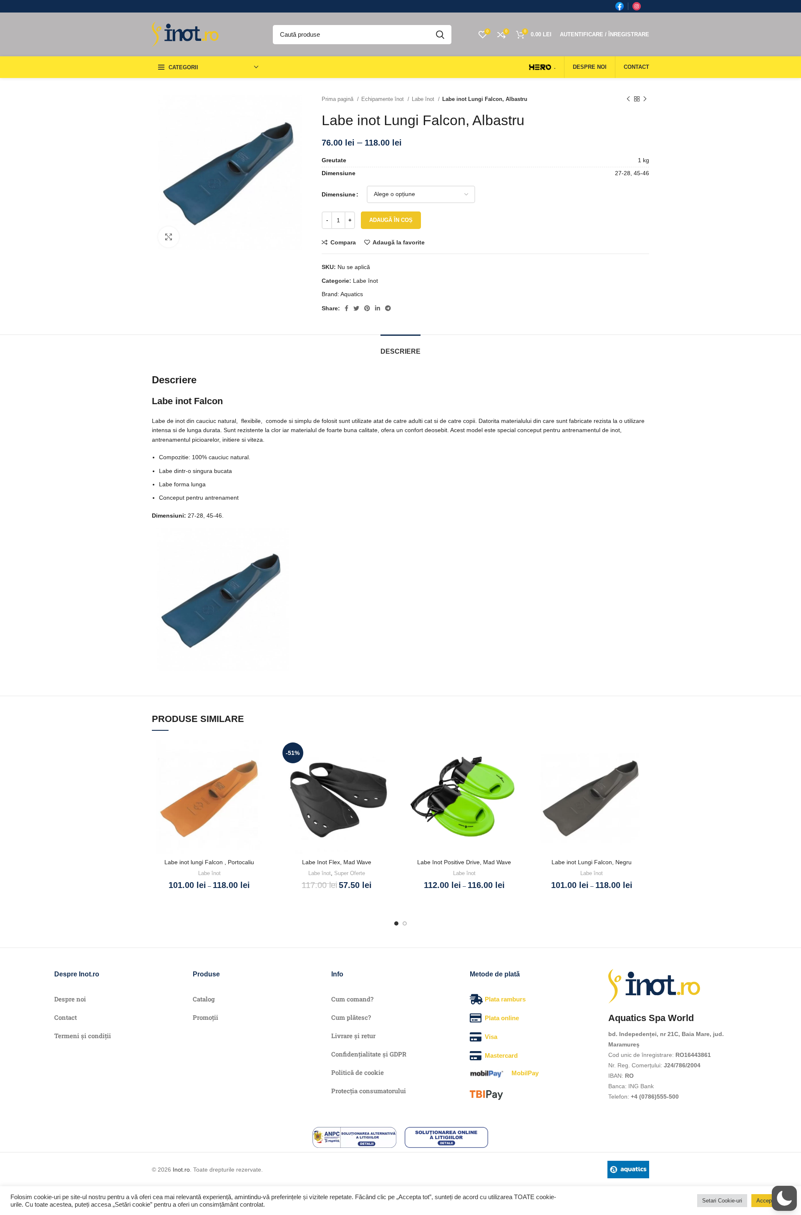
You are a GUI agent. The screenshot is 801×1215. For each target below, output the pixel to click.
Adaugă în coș (391, 220)
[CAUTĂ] (440, 34)
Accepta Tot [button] (771, 1200)
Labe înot (424, 99)
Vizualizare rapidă (260, 790)
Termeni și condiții (82, 1035)
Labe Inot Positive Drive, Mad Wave (464, 862)
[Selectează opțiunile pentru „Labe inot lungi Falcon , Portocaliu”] (260, 771)
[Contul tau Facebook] (346, 308)
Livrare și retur (353, 1035)
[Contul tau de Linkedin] (378, 308)
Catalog (204, 999)
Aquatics (351, 294)
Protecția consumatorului (368, 1091)
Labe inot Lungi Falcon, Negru (592, 862)
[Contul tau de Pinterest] (367, 308)
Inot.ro (181, 1169)
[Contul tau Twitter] (356, 308)
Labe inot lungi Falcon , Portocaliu (209, 862)
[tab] (400, 347)
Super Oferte (349, 873)
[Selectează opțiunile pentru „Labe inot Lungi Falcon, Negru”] (642, 771)
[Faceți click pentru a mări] (168, 236)
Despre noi (70, 999)
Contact (65, 1017)
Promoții (205, 1017)
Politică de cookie (357, 1072)
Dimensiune (338, 194)
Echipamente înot (383, 99)
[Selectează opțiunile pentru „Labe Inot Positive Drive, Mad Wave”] (515, 771)
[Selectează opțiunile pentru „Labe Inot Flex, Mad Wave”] (388, 771)
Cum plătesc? (351, 1017)
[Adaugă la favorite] (260, 753)
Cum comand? (352, 999)
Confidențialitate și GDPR (368, 1054)
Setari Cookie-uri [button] (722, 1200)
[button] (784, 1198)
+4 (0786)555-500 (655, 1096)
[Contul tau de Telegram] (388, 308)
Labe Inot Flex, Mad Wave (336, 862)
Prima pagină (338, 99)
